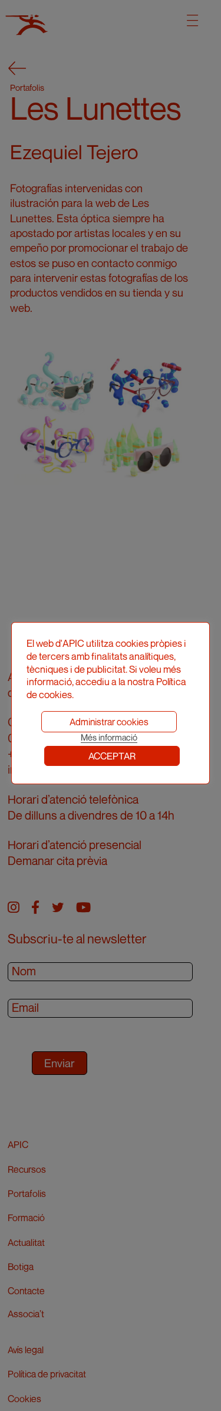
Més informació (109, 737)
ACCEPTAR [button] (112, 756)
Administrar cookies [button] (109, 722)
